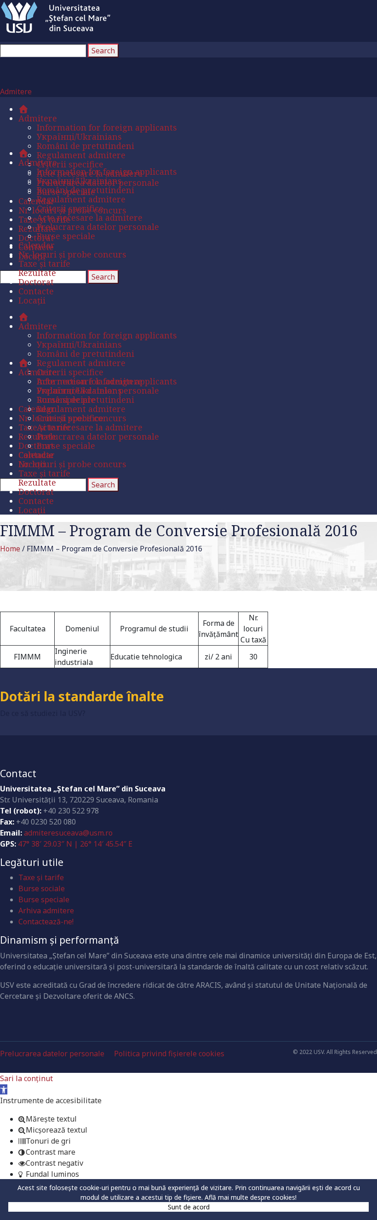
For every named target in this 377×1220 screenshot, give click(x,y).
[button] (3, 1089)
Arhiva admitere (46, 910)
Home (10, 549)
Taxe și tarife (41, 877)
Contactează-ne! (46, 921)
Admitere (16, 91)
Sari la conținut (26, 1078)
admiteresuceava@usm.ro (68, 833)
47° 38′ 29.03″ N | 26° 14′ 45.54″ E (75, 844)
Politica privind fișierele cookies (169, 1053)
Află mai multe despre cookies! (251, 1197)
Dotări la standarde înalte (82, 696)
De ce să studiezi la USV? (43, 713)
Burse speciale (43, 899)
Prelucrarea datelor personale (52, 1053)
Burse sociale (41, 888)
